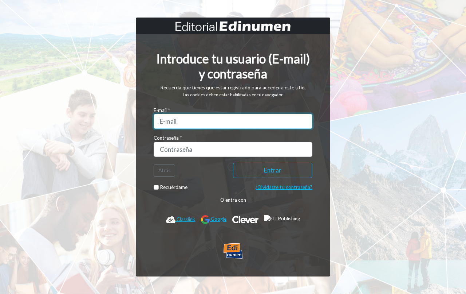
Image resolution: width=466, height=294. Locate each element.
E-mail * (162, 110)
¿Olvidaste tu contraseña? (283, 187)
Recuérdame (173, 187)
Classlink (185, 219)
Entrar (272, 170)
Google (218, 219)
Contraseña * (168, 138)
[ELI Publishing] (282, 219)
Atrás (164, 170)
